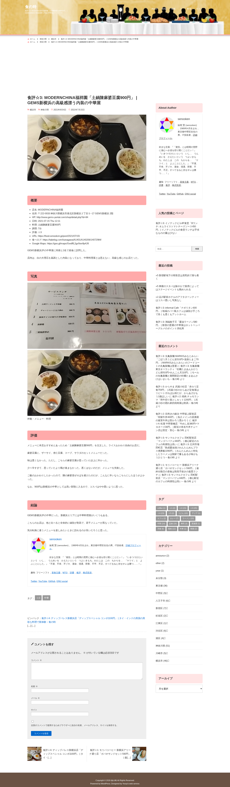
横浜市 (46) (161, 660)
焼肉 (172, 529)
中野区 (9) (161, 593)
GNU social (62, 581)
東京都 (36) (161, 585)
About (154, 9)
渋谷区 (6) (161, 630)
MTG (65, 572)
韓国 (193, 529)
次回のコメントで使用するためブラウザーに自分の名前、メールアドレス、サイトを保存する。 (74, 725)
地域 (173, 9)
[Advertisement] (115, 68)
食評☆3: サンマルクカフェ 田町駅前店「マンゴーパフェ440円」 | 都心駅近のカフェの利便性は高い (177, 441)
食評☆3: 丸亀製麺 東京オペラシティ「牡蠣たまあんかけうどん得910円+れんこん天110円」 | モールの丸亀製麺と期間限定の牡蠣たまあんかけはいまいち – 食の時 (177, 372)
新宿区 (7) (161, 608)
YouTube (42, 581)
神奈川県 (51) (163, 645)
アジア (196, 513)
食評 (78, 572)
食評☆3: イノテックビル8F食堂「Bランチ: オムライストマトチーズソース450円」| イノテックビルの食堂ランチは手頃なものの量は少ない (177, 228)
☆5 (171, 513)
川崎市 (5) (161, 653)
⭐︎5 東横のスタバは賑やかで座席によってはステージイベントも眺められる (177, 288)
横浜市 (33, 110)
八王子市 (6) (162, 600)
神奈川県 (45, 110)
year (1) (160, 570)
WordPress (105, 784)
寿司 (184, 524)
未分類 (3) (161, 578)
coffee (161, 508)
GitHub (51, 581)
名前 (34, 686)
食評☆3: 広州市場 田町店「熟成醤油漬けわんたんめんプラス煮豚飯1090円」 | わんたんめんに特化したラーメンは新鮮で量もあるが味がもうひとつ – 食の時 (177, 451)
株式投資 (87, 572)
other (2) (160, 563)
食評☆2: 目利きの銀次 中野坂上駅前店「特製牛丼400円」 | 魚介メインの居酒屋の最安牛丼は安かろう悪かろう (177, 417)
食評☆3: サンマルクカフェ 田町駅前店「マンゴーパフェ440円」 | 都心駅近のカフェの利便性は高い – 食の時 (177, 478)
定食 (173, 524)
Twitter (34, 581)
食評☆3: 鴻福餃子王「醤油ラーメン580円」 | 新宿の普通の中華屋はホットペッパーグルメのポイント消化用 (178, 325)
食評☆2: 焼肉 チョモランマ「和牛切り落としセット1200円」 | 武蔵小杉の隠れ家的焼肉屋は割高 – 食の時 (177, 399)
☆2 (182, 508)
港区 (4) (160, 638)
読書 (72, 572)
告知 (164, 9)
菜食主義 (56, 572)
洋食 (160, 529)
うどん (183, 513)
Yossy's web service (131, 784)
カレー (174, 518)
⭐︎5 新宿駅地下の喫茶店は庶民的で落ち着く (177, 277)
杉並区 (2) (161, 615)
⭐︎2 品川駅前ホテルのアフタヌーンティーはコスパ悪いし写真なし (177, 299)
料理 (189, 9)
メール (35, 698)
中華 (46, 598)
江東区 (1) (161, 623)
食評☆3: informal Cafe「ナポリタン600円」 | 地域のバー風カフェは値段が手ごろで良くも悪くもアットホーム (178, 311)
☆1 (172, 508)
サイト (199, 9)
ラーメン (188, 518)
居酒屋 (196, 524)
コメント (36, 660)
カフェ (161, 518)
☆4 (160, 513)
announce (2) (162, 555)
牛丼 (183, 529)
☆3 (38, 598)
